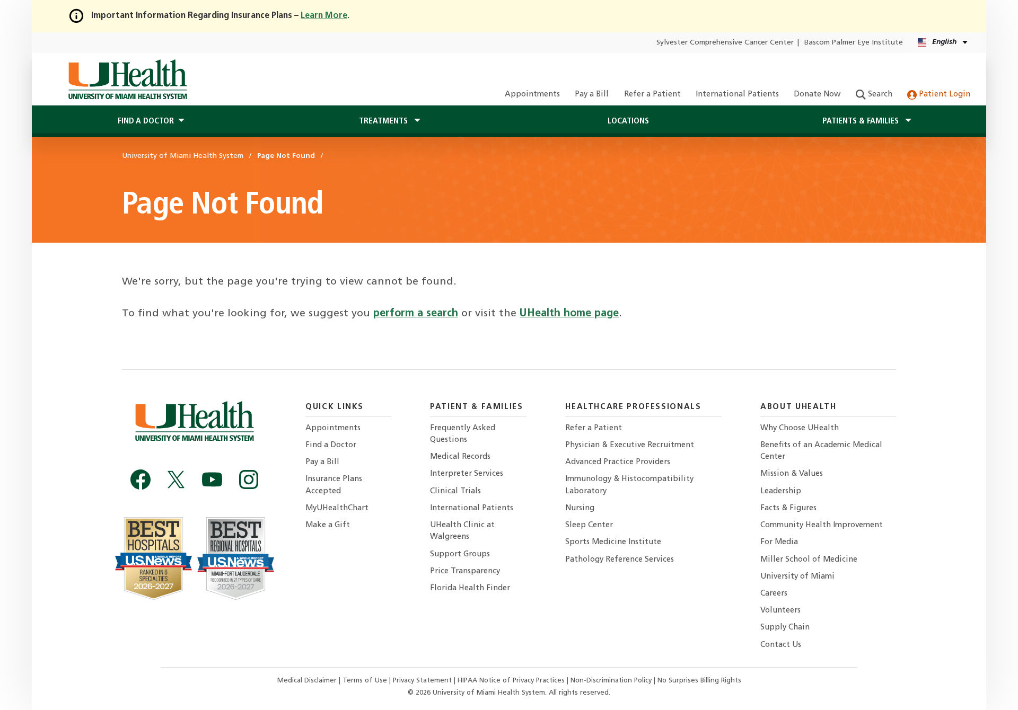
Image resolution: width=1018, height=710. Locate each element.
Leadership (780, 491)
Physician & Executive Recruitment (629, 445)
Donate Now (817, 95)
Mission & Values (791, 474)
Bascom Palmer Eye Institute (853, 42)
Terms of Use (366, 680)
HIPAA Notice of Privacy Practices (511, 680)
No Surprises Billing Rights (699, 680)
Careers (773, 594)
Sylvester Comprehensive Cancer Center (725, 42)
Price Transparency (465, 571)
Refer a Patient (652, 95)
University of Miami (797, 577)
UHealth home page (569, 313)
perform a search (415, 313)
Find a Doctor (330, 445)
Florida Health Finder (470, 588)
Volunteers (780, 611)
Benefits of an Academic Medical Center (821, 451)
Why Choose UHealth (799, 428)
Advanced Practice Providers (617, 462)
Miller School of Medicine (808, 560)
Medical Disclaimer (308, 680)
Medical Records (460, 457)
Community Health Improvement (821, 525)
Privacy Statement (423, 680)
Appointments (532, 95)
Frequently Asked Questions (462, 434)
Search (879, 95)
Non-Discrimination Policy (611, 680)
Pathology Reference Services (619, 560)
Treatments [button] (384, 121)
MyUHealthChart (336, 508)
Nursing (579, 508)
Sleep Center (589, 525)
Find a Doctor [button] (146, 121)
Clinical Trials (455, 491)
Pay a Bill (592, 95)
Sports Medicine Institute (613, 542)
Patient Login (943, 95)
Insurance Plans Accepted (333, 485)
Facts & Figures (788, 508)
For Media (779, 542)
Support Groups (460, 554)
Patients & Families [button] (861, 121)
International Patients (737, 95)
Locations (628, 121)
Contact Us (780, 645)
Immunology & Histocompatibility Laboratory (629, 485)
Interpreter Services (466, 474)
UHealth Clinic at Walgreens (462, 531)
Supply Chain (785, 628)
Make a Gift (327, 525)
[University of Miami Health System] (127, 79)
